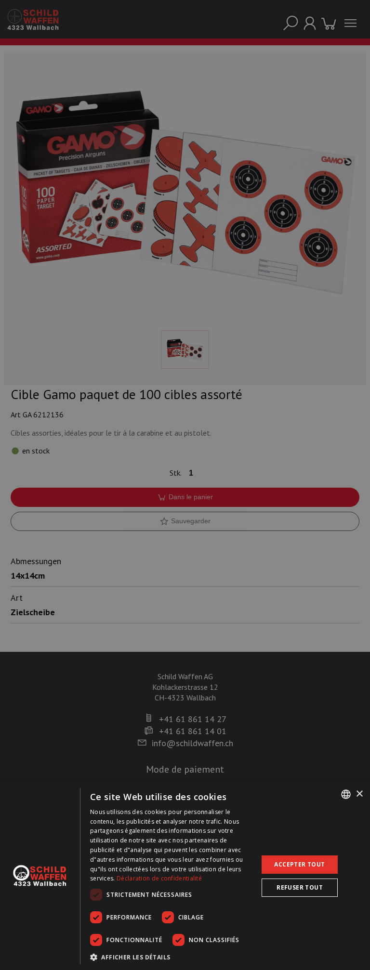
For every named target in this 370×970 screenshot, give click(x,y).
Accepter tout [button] (299, 864)
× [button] (359, 794)
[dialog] (185, 876)
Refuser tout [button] (300, 887)
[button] (171, 957)
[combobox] (346, 794)
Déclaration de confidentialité (159, 878)
